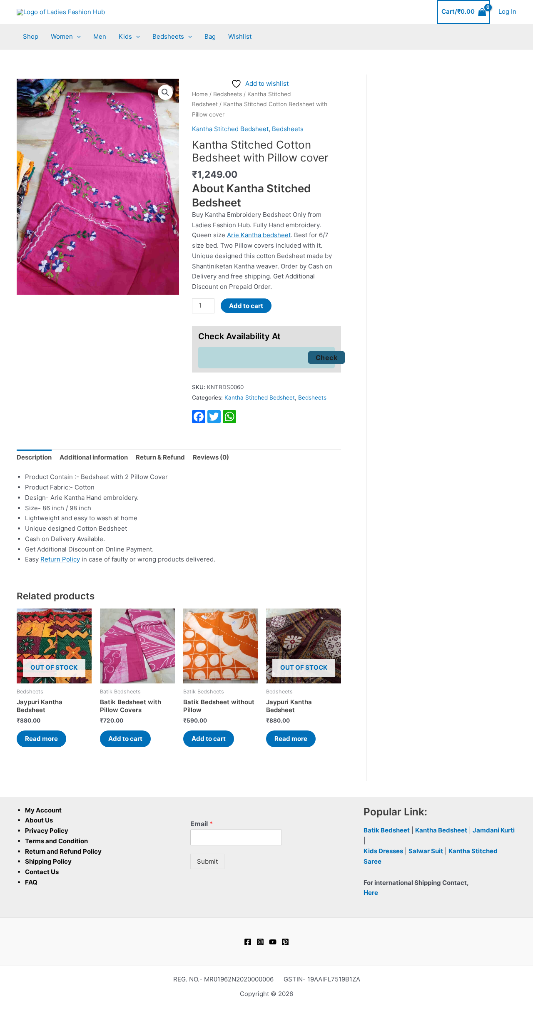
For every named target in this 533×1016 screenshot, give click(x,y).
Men (99, 36)
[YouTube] (272, 942)
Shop (30, 36)
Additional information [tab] (94, 457)
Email (201, 824)
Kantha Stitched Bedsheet (230, 129)
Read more (41, 739)
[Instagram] (260, 942)
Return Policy (60, 559)
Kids (125, 36)
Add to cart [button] (125, 739)
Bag (210, 36)
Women (62, 36)
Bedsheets (168, 36)
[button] (77, 36)
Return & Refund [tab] (160, 457)
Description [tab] (34, 457)
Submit (207, 861)
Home (200, 94)
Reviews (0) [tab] (211, 457)
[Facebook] (248, 942)
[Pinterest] (285, 942)
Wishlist (240, 36)
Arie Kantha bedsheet (259, 235)
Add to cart (246, 306)
